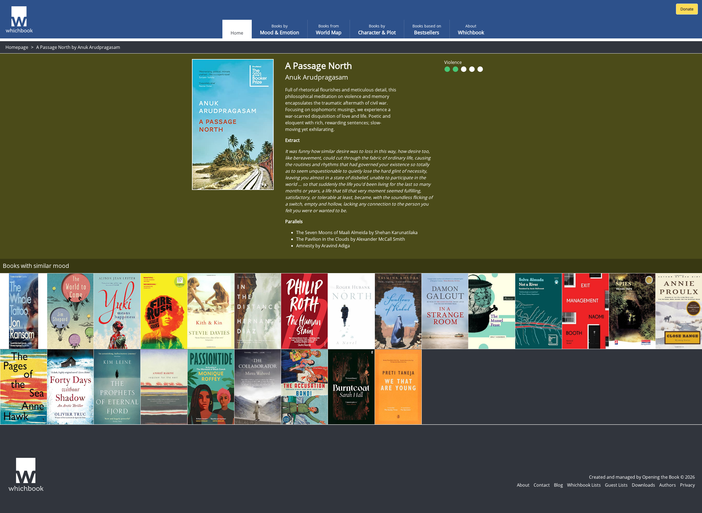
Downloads (643, 485)
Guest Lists (616, 485)
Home (237, 33)
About (523, 485)
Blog (558, 485)
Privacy (687, 485)
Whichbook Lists (584, 485)
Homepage (16, 47)
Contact (542, 485)
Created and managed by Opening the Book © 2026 (642, 477)
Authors (667, 485)
